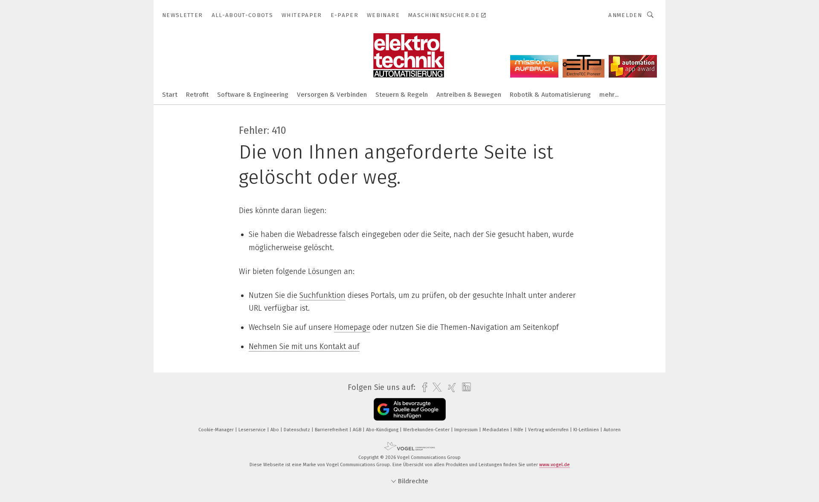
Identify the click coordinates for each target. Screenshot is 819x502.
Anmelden (625, 15)
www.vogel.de (554, 464)
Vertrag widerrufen (549, 430)
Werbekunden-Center (427, 430)
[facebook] (422, 387)
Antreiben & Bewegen (468, 94)
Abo (275, 430)
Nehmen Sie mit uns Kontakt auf (304, 346)
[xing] (450, 387)
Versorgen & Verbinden (332, 94)
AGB (358, 430)
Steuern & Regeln (401, 94)
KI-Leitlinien (586, 430)
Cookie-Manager (216, 430)
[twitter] (435, 387)
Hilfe (519, 430)
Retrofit (197, 94)
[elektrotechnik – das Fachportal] (169, 94)
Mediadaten (496, 430)
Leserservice (252, 430)
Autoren (612, 430)
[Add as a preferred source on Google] (410, 409)
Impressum (466, 430)
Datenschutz (297, 430)
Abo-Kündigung (383, 430)
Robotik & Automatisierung (550, 94)
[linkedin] (464, 387)
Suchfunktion (322, 295)
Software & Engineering (252, 94)
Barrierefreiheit (332, 430)
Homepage (352, 327)
